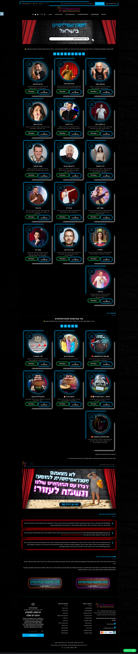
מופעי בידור (110, 313)
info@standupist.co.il (108, 628)
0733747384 (44, 260)
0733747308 (75, 260)
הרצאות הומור (88, 623)
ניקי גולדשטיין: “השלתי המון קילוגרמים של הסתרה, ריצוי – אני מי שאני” (78, 3)
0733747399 (106, 92)
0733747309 (106, 301)
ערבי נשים (65, 620)
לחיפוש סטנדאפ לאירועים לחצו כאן (71, 535)
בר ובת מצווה (64, 625)
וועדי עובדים (65, 610)
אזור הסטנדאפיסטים (26, 3)
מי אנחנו (40, 3)
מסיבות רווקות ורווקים (62, 615)
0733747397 (75, 92)
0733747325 (106, 364)
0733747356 (75, 218)
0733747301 (106, 260)
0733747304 (106, 218)
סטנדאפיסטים (95, 14)
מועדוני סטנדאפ (88, 620)
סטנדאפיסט (70, 642)
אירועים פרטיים (70, 14)
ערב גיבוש (65, 613)
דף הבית (103, 14)
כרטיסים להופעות (83, 14)
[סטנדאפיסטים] (69, 32)
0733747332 (75, 134)
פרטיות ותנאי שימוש (78, 645)
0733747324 (44, 176)
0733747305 (44, 92)
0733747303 (44, 134)
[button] (129, 650)
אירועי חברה (65, 608)
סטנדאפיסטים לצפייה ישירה (105, 556)
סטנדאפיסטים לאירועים (106, 514)
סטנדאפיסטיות (88, 610)
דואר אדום (35, 3)
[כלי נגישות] (2, 14)
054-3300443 (110, 624)
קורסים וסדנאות (88, 625)
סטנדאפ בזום (64, 630)
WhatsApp (93, 91)
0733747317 (75, 176)
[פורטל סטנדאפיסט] (69, 9)
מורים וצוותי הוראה (63, 623)
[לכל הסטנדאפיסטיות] (93, 584)
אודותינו (72, 645)
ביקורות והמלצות (88, 630)
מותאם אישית (64, 633)
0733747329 (106, 134)
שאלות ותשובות (88, 633)
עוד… (50, 14)
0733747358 (106, 176)
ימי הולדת (65, 618)
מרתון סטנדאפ (88, 618)
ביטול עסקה (57, 645)
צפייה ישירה (59, 14)
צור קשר (52, 645)
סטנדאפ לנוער (64, 628)
